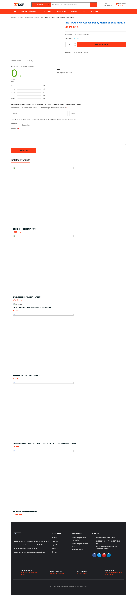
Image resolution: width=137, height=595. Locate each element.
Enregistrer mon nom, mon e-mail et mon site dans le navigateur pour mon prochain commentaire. (45, 119)
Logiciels (61, 11)
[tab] (16, 61)
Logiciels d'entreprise (32, 17)
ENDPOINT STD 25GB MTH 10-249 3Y (26, 375)
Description (16, 61)
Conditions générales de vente (80, 545)
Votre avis (15, 129)
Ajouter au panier (101, 44)
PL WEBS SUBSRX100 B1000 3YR (25, 511)
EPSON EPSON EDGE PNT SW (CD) (25, 229)
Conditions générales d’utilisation (79, 539)
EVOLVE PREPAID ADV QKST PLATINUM (27, 297)
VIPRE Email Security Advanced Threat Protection (32, 307)
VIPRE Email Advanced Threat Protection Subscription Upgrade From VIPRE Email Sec (45, 443)
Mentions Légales (77, 550)
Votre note (15, 124)
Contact (83, 11)
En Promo (94, 11)
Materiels (48, 11)
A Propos (73, 11)
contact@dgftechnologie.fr (105, 538)
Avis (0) (30, 61)
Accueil (13, 17)
